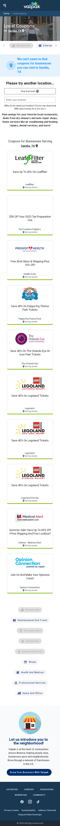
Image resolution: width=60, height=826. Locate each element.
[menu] (4, 5)
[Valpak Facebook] (22, 802)
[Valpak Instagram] (30, 802)
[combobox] (30, 100)
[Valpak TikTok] (38, 802)
